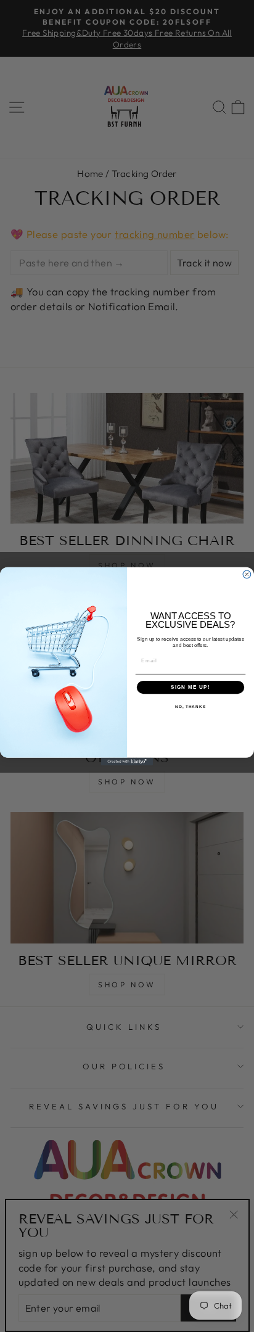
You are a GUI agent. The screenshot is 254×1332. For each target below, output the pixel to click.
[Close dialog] (247, 574)
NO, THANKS (190, 706)
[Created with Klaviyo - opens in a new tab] (127, 761)
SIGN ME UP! (190, 686)
